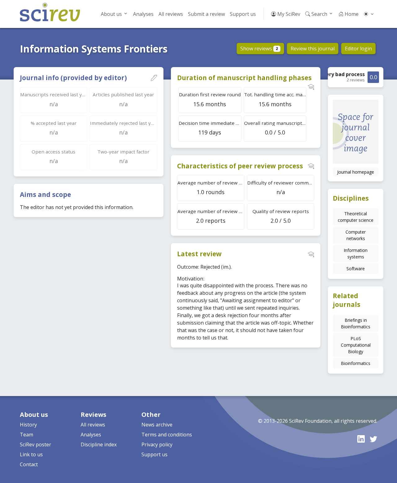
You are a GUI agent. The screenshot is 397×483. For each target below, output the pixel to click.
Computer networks (356, 235)
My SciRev (288, 14)
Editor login (358, 48)
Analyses (143, 14)
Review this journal (313, 48)
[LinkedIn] (361, 439)
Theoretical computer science (355, 217)
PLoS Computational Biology (356, 344)
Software (355, 268)
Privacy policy (156, 444)
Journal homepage (355, 172)
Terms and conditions (166, 434)
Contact (29, 464)
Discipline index (99, 444)
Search (318, 14)
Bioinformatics (355, 363)
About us (111, 14)
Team (26, 434)
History (28, 424)
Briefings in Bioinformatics (355, 323)
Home (351, 14)
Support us (243, 14)
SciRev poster (35, 444)
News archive (156, 424)
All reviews (170, 14)
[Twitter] (373, 439)
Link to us (31, 454)
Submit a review (206, 14)
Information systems (356, 253)
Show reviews (259, 48)
